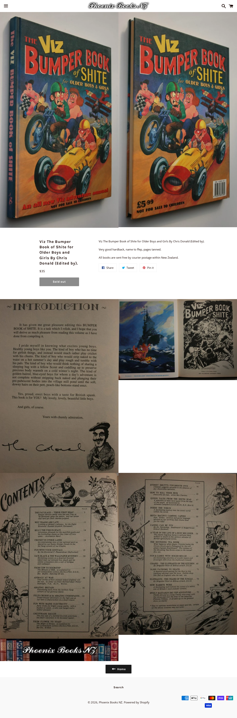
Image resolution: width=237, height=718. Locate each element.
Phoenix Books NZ (110, 702)
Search (119, 687)
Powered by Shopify (136, 702)
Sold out (59, 281)
